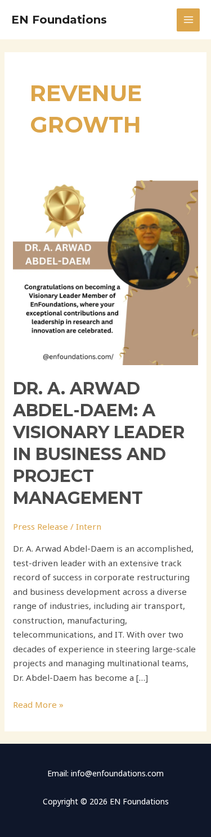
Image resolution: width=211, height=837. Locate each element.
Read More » (38, 704)
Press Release (40, 526)
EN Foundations (59, 19)
